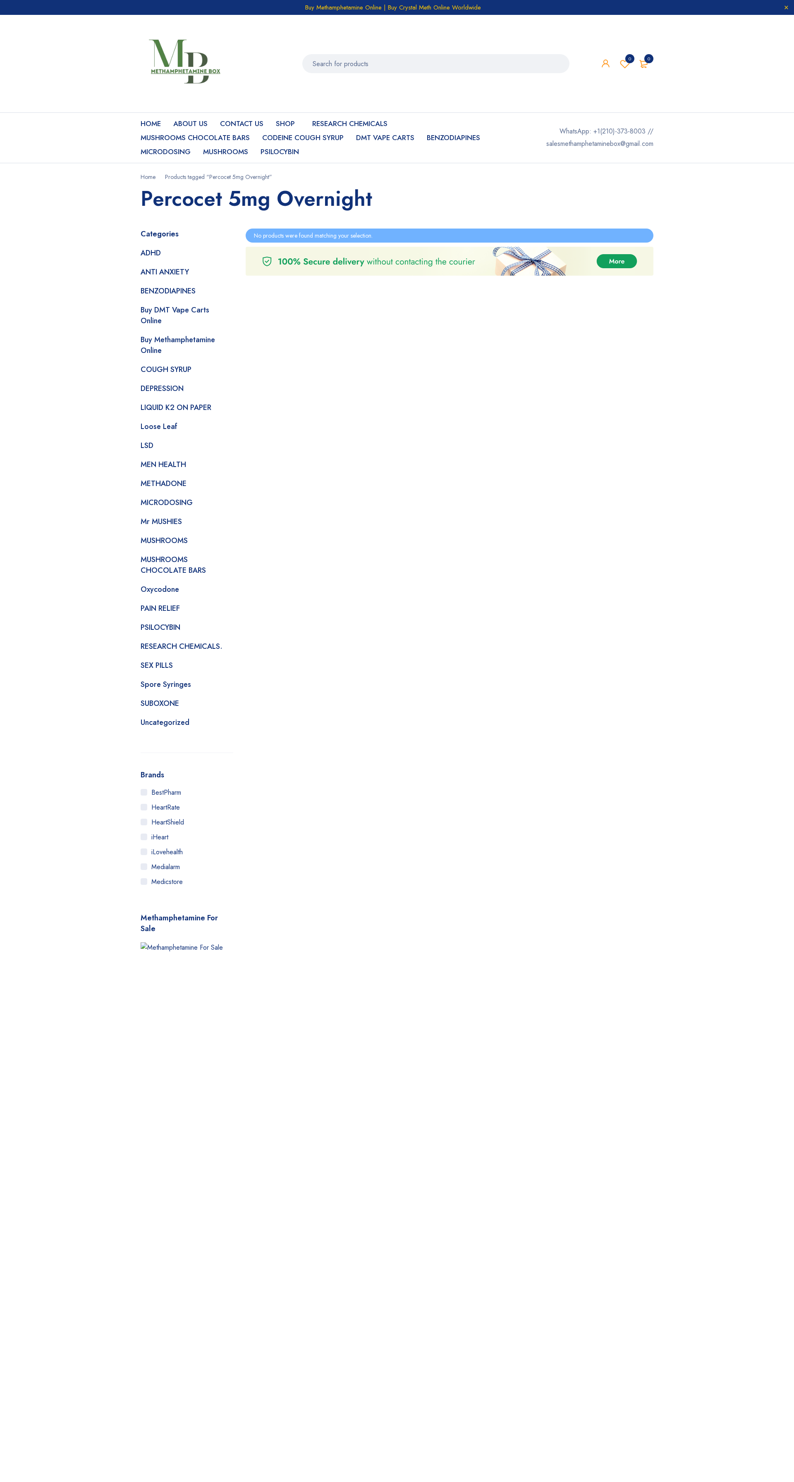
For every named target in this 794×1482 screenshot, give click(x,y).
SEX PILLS (157, 665)
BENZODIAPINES (168, 291)
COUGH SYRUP (166, 369)
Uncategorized (165, 722)
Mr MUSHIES (161, 521)
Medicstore (167, 881)
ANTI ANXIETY (165, 272)
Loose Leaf (159, 426)
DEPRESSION (162, 388)
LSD (147, 445)
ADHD (151, 253)
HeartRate (165, 807)
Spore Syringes (166, 684)
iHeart (159, 837)
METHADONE (164, 483)
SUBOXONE (160, 703)
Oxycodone (160, 589)
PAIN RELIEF (160, 608)
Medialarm (165, 867)
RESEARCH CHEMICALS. (181, 646)
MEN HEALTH (163, 464)
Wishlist (630, 58)
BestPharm (166, 792)
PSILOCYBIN (160, 627)
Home (148, 177)
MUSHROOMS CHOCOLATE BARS (173, 565)
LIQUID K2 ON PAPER (176, 407)
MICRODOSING (167, 502)
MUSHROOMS (164, 540)
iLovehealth (167, 852)
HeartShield (167, 822)
